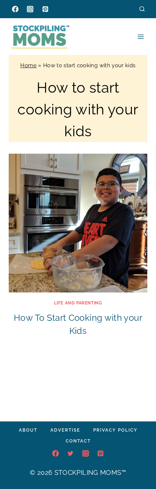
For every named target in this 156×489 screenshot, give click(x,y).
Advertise (65, 430)
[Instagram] (30, 9)
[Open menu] (140, 36)
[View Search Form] (142, 9)
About (28, 430)
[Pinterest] (45, 9)
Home (28, 65)
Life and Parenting (78, 303)
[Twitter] (70, 453)
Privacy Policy (115, 430)
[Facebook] (15, 9)
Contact (78, 441)
